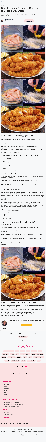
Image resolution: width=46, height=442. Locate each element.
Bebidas (22, 351)
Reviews (23, 360)
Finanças (4, 357)
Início (2, 5)
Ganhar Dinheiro (11, 357)
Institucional (6, 412)
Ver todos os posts (26, 325)
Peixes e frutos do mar (38, 357)
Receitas (7, 360)
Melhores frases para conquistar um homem (13, 404)
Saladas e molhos (31, 360)
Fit (4, 396)
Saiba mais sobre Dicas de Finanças (19, 144)
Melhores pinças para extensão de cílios (13, 402)
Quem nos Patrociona (8, 414)
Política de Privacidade (20, 428)
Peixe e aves (6, 388)
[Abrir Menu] (1, 2)
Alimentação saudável (9, 351)
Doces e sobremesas (25, 354)
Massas (24, 357)
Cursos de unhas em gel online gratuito (12, 406)
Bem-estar (34, 351)
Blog (40, 351)
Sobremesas (6, 384)
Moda (30, 357)
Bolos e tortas (5, 354)
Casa (17, 354)
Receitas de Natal (15, 360)
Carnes (4, 5)
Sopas (38, 360)
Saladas (5, 390)
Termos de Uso (27, 428)
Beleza (28, 351)
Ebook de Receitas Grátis (37, 354)
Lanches (19, 357)
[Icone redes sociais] (13, 346)
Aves (17, 351)
